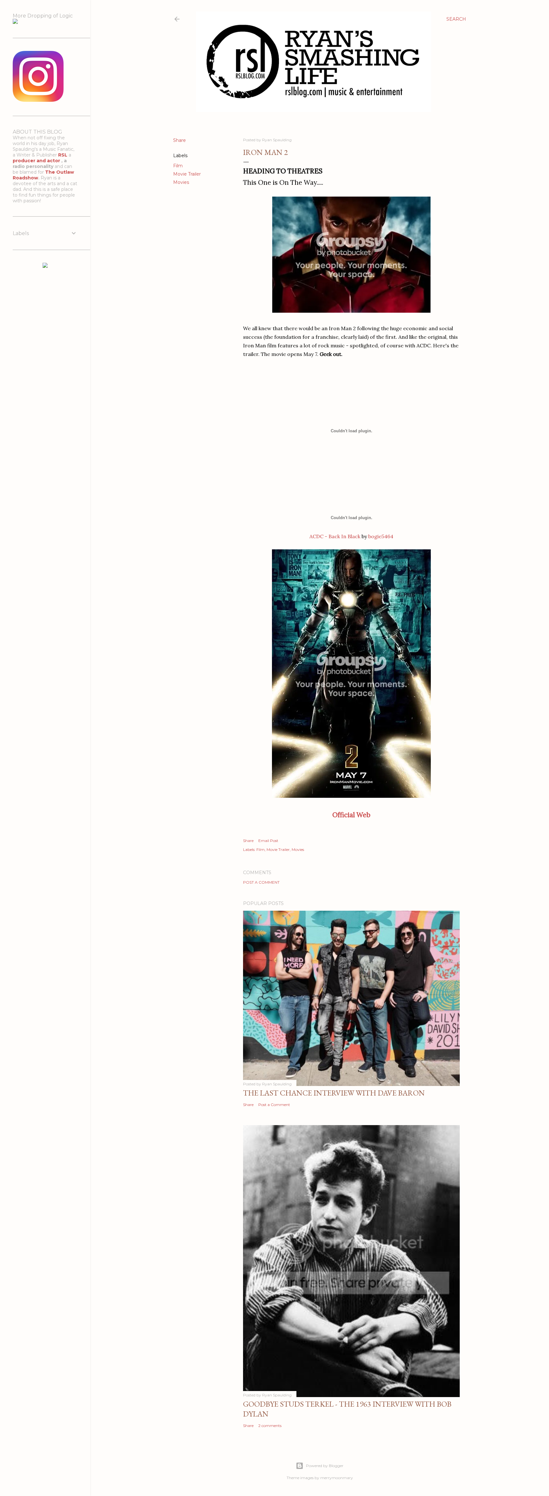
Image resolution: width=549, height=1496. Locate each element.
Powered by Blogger (324, 1465)
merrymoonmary (336, 1477)
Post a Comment (261, 882)
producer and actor (37, 161)
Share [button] (179, 140)
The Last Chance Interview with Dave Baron (334, 1093)
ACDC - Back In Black (334, 536)
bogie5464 (380, 536)
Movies (181, 182)
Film (178, 166)
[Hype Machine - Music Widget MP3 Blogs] (45, 266)
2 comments (269, 1425)
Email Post (268, 840)
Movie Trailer (187, 174)
